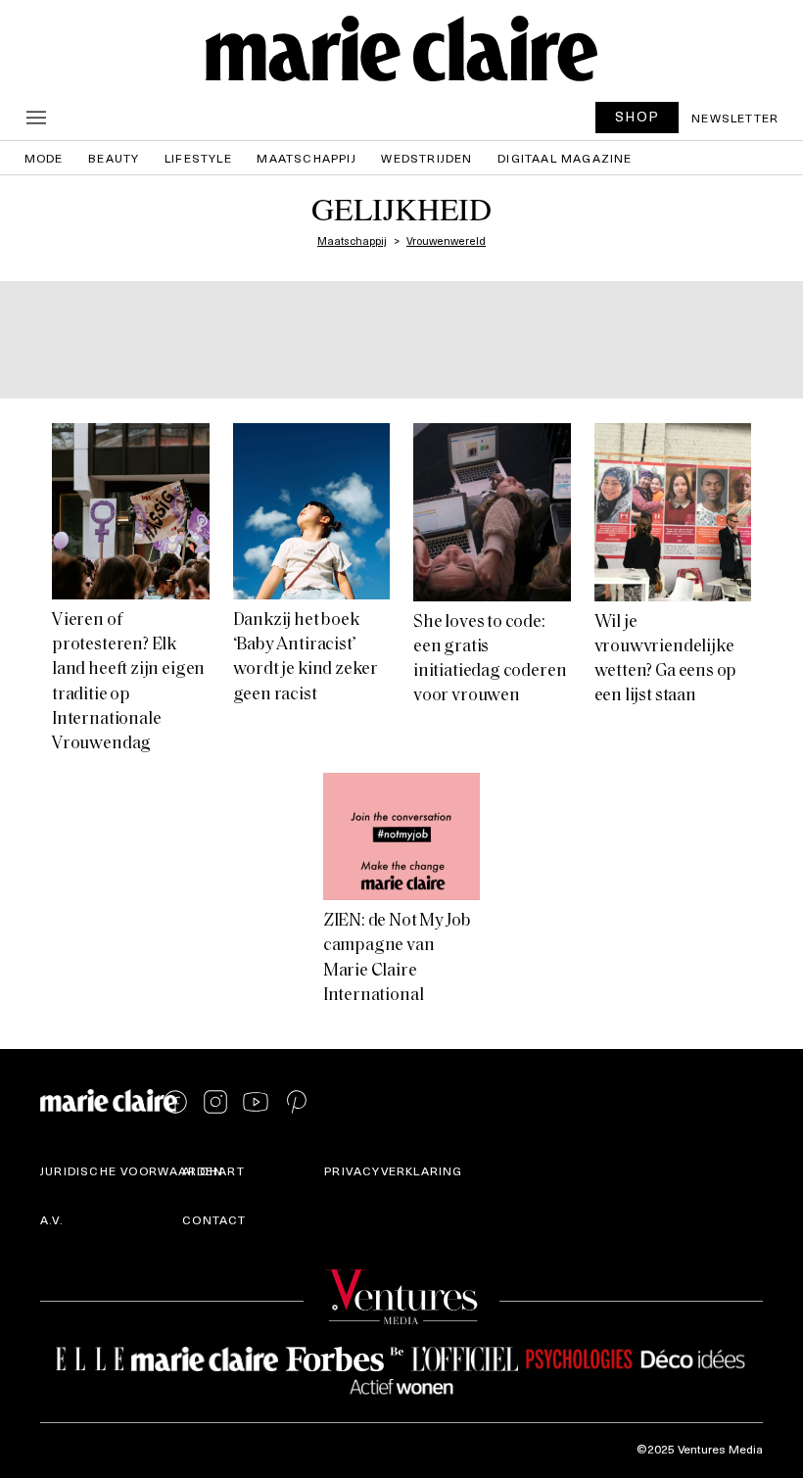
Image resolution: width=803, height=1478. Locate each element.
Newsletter (735, 117)
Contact (214, 1219)
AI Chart (213, 1170)
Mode (44, 158)
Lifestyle (198, 158)
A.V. (52, 1219)
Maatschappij (306, 158)
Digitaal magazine (564, 158)
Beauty (113, 158)
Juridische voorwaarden (131, 1170)
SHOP (637, 116)
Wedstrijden (426, 158)
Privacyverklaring (393, 1170)
